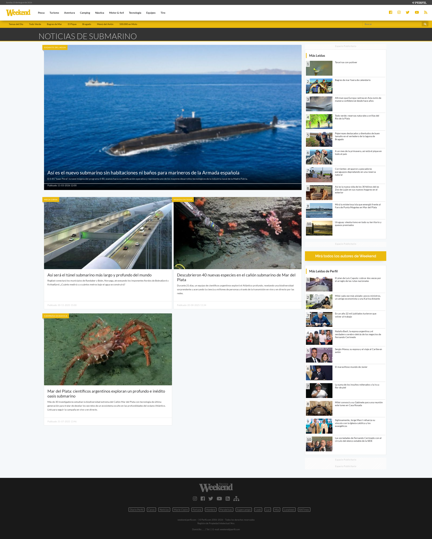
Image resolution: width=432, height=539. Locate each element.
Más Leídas (317, 55)
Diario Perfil (136, 509)
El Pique (72, 24)
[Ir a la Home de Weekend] (216, 487)
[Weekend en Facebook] (203, 498)
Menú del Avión (105, 24)
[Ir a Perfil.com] (419, 2)
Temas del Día (16, 24)
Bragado (86, 24)
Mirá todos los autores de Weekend (345, 256)
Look (258, 509)
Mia (277, 509)
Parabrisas (226, 509)
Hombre (210, 509)
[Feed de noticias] (228, 498)
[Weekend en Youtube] (219, 498)
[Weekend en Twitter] (210, 498)
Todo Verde (35, 24)
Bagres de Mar (54, 24)
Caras (151, 509)
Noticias (164, 509)
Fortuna (197, 509)
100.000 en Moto (128, 24)
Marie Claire (181, 509)
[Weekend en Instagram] (195, 498)
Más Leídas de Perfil (323, 271)
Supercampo (244, 509)
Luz (268, 509)
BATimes (304, 509)
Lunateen (289, 509)
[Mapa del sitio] (236, 498)
